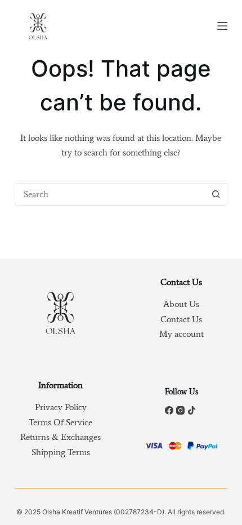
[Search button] (215, 194)
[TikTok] (191, 410)
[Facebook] (169, 410)
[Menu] (222, 26)
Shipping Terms (61, 452)
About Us (181, 304)
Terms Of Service (60, 422)
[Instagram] (180, 410)
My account (181, 333)
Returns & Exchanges (60, 436)
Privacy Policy (61, 407)
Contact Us (181, 319)
